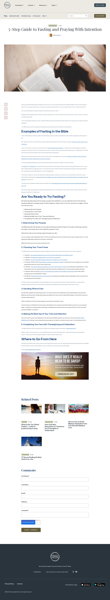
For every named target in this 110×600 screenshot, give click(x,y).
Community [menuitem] (18, 5)
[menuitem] (73, 572)
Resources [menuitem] (42, 5)
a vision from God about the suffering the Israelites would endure (57, 271)
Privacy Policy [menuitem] (9, 584)
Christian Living (26, 16)
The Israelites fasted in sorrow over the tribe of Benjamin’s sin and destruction (51, 255)
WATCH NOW (100, 5)
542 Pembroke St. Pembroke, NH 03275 (57, 572)
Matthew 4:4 (25, 320)
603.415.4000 (37, 572)
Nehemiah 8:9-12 (71, 328)
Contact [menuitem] (20, 584)
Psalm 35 (25, 166)
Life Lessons (36, 16)
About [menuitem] (53, 5)
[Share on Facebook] (6, 109)
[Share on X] (6, 113)
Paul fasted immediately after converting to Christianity (45, 257)
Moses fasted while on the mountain (41, 276)
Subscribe (100, 16)
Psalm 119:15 (80, 318)
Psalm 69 (32, 166)
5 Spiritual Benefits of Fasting (33, 349)
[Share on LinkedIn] (6, 104)
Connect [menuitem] (30, 5)
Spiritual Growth (14, 16)
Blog (5, 16)
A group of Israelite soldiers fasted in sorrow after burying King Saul (48, 260)
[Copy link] (6, 117)
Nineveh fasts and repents (55, 148)
